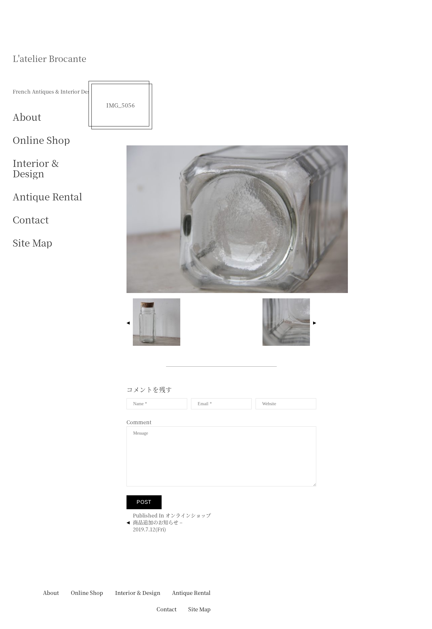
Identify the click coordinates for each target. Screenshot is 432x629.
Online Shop (41, 139)
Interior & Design (36, 168)
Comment (139, 422)
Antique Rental (47, 196)
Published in (172, 522)
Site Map (32, 242)
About (27, 116)
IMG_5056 (120, 105)
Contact (31, 219)
